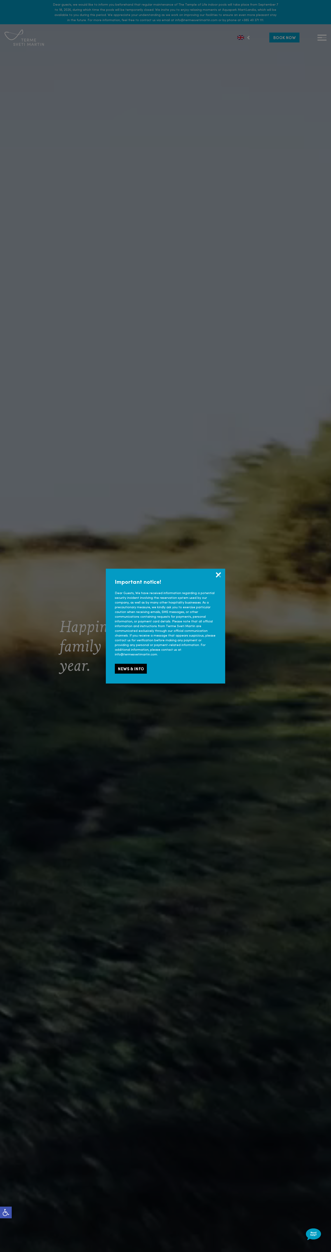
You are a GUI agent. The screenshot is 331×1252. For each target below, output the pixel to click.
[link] (6, 1212)
